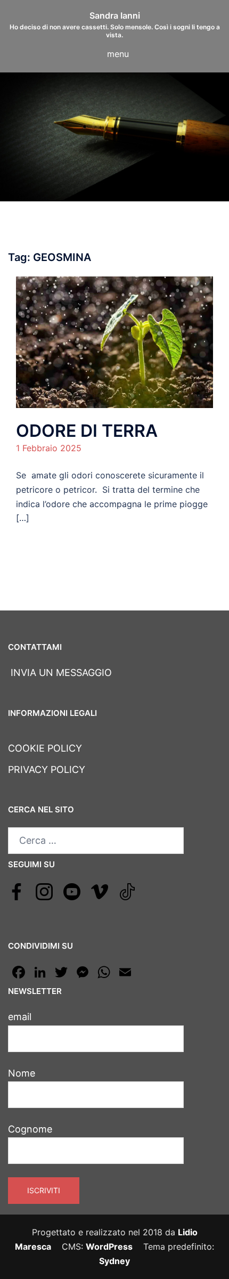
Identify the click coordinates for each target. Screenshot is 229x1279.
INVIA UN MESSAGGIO (60, 672)
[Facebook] (16, 890)
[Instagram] (44, 890)
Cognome (30, 1129)
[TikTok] (127, 890)
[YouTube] (71, 890)
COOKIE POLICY (45, 748)
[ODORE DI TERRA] (114, 341)
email (19, 1016)
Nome (21, 1073)
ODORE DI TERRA (87, 430)
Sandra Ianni (114, 15)
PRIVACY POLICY (46, 769)
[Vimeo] (99, 890)
